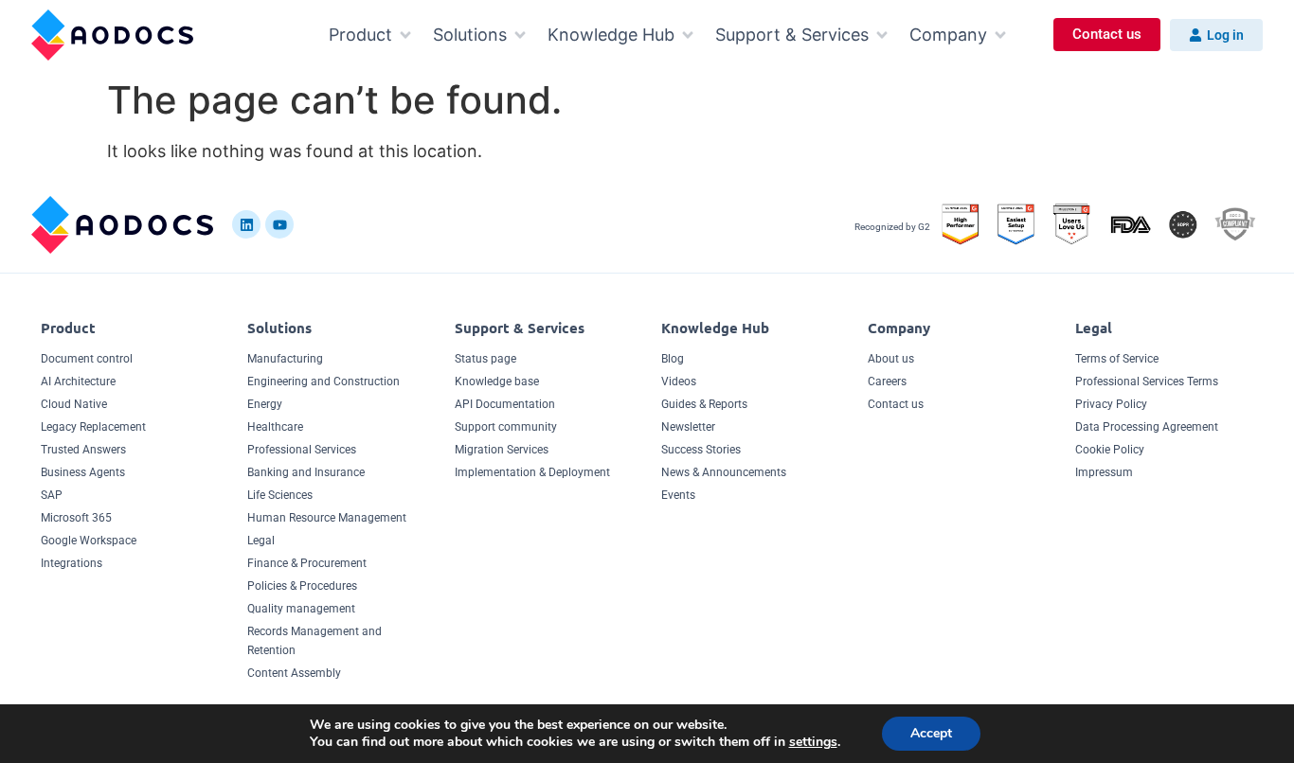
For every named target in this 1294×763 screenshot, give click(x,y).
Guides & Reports (704, 404)
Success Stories (701, 449)
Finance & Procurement (307, 563)
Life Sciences (280, 495)
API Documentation (505, 404)
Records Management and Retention (314, 641)
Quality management (301, 608)
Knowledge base (497, 381)
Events (678, 495)
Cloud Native (74, 404)
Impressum (1104, 472)
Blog (672, 358)
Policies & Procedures (302, 586)
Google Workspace (88, 540)
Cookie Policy (1109, 449)
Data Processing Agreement (1146, 427)
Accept (931, 733)
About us (891, 358)
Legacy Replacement (93, 427)
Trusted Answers (83, 449)
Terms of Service (1117, 358)
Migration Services (501, 449)
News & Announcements (723, 472)
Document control (87, 358)
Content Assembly (294, 673)
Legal (261, 540)
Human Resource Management (326, 517)
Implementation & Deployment (532, 472)
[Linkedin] (246, 224)
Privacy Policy (1111, 404)
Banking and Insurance (306, 472)
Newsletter (688, 427)
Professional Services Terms (1146, 381)
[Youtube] (279, 224)
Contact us (896, 404)
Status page (485, 358)
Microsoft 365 (76, 517)
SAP (52, 495)
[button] (371, 34)
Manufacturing (285, 358)
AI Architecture (78, 381)
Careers (887, 381)
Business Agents (83, 472)
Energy (264, 404)
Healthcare (275, 427)
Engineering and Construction (323, 381)
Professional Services (301, 449)
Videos (678, 381)
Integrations (71, 563)
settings (813, 742)
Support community (506, 427)
